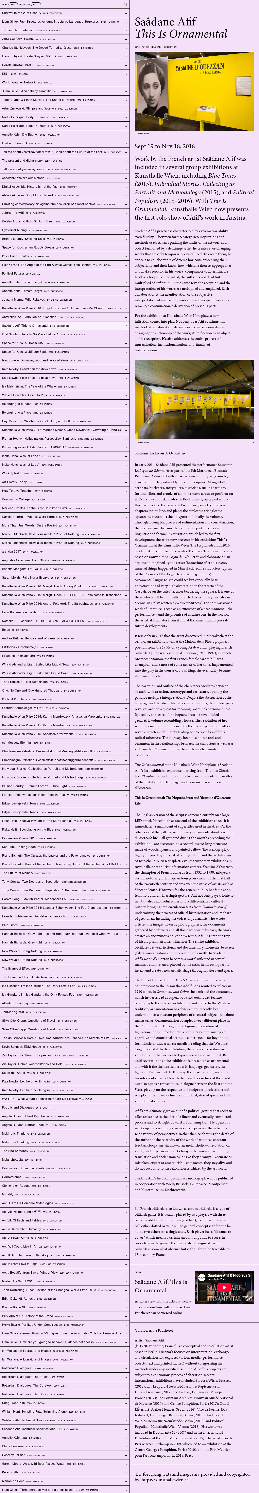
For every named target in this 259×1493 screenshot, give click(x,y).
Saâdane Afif (154, 1340)
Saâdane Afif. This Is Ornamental (161, 1286)
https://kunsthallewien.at (165, 1479)
